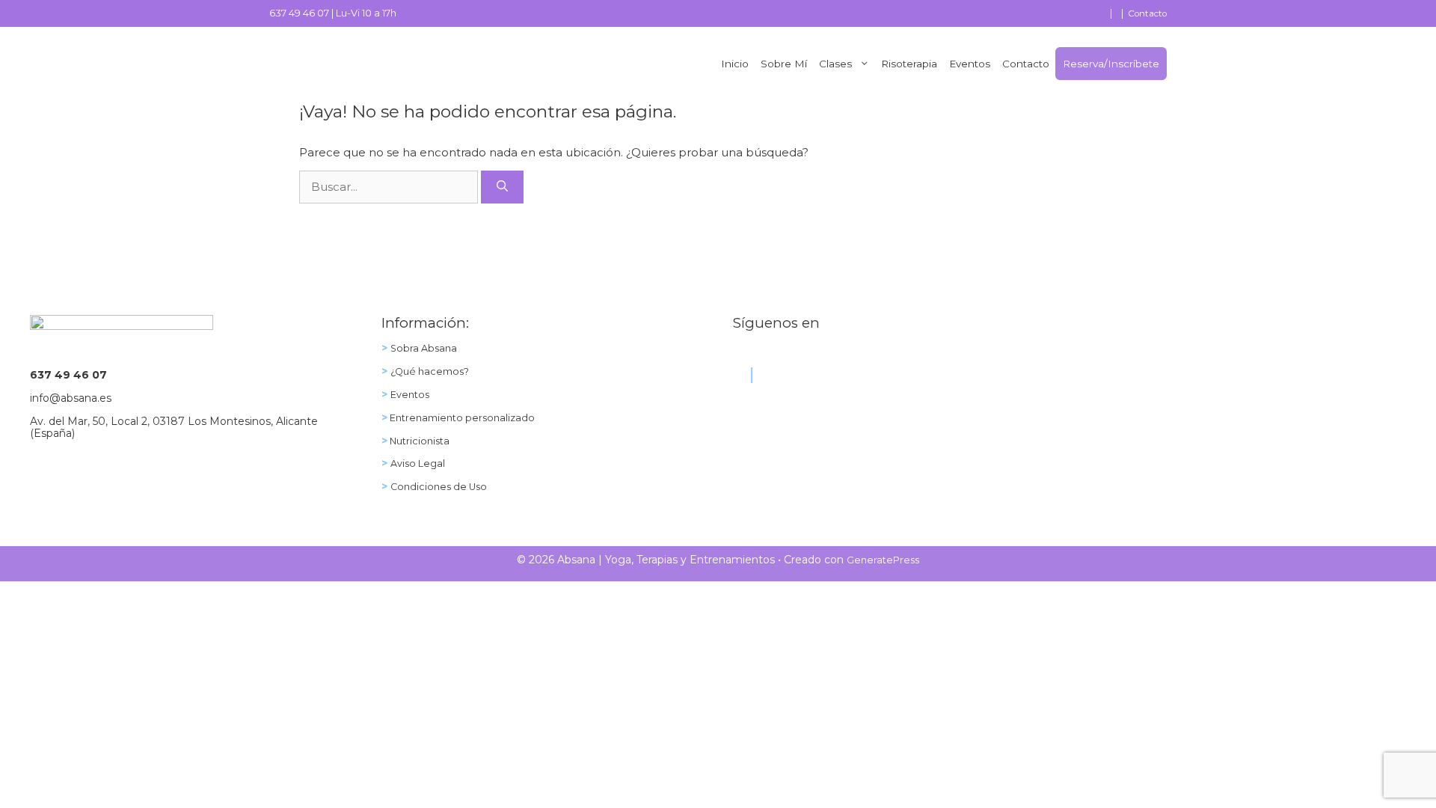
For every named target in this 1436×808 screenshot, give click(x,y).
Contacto (1147, 13)
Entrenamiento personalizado (461, 417)
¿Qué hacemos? (429, 371)
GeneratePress (883, 560)
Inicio (735, 64)
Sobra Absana (423, 348)
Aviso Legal (417, 463)
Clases (835, 64)
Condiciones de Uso (438, 486)
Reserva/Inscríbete (1111, 64)
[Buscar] (502, 187)
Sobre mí (784, 64)
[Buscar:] (390, 187)
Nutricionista (418, 441)
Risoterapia (909, 64)
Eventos (969, 64)
